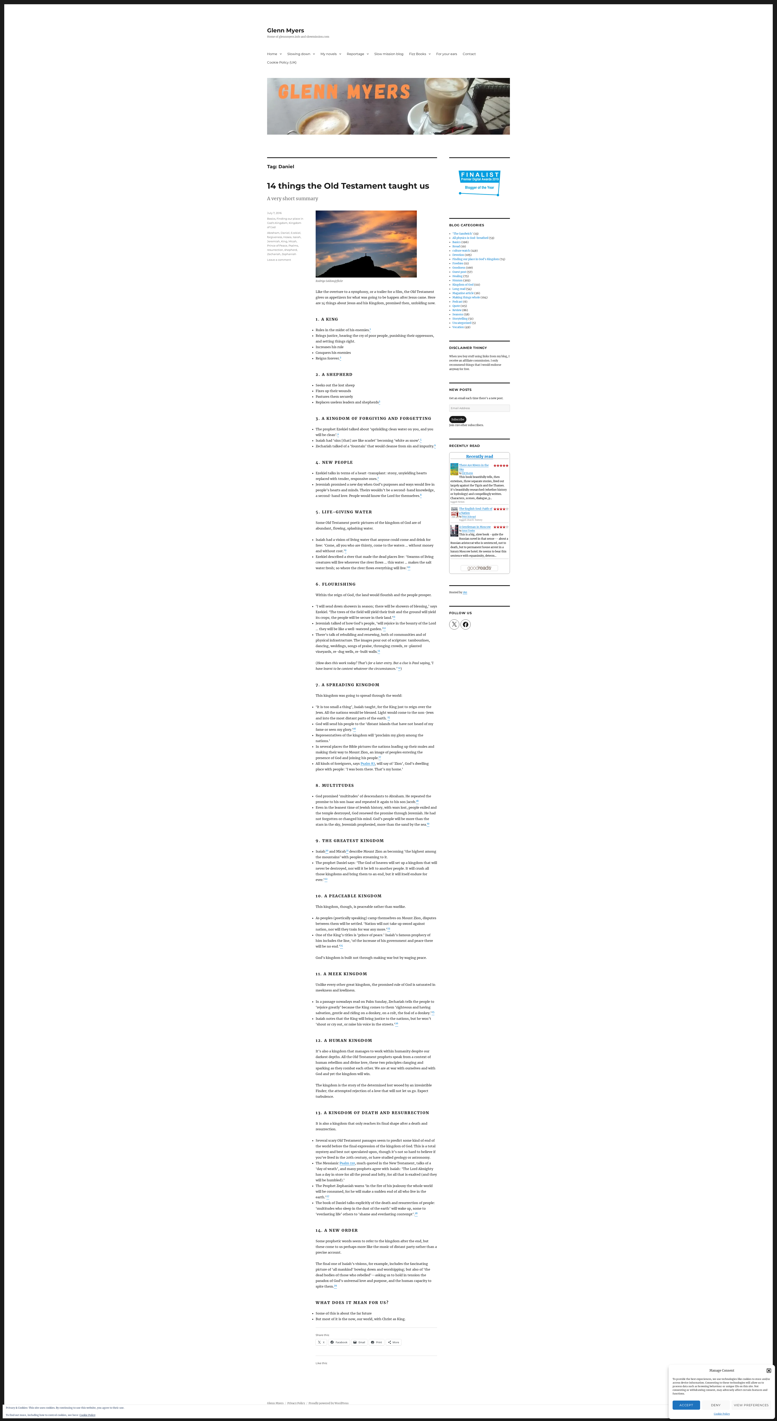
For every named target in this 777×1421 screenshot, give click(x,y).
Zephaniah (289, 254)
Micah (293, 241)
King (284, 241)
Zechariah (273, 254)
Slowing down (298, 54)
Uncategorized (461, 323)
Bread (456, 246)
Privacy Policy (296, 1403)
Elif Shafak (467, 473)
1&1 (465, 592)
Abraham (273, 232)
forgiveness (274, 237)
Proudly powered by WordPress (329, 1403)
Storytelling (460, 318)
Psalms (293, 245)
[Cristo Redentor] (366, 244)
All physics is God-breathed (470, 238)
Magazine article (463, 293)
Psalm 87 (368, 764)
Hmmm (457, 280)
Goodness (458, 267)
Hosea (287, 237)
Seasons (457, 314)
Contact (469, 54)
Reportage (355, 54)
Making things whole (466, 297)
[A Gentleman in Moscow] (454, 531)
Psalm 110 (347, 1163)
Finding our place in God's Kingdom (475, 259)
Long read (458, 289)
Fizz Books (417, 54)
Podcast (457, 301)
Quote (456, 306)
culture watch (461, 250)
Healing (457, 276)
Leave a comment (279, 259)
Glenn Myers (285, 30)
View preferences (751, 1405)
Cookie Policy (722, 1413)
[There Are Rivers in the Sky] (454, 469)
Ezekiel (295, 232)
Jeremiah (273, 241)
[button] (769, 1371)
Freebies (457, 263)
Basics (271, 218)
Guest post (459, 272)
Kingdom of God (462, 284)
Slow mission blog (388, 54)
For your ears (446, 54)
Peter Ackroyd (469, 516)
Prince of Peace (277, 245)
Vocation (458, 327)
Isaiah (297, 237)
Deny (716, 1405)
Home (272, 54)
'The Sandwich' (462, 233)
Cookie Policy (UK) (281, 62)
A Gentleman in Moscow (475, 527)
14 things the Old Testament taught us (348, 186)
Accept (686, 1405)
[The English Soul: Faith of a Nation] (454, 513)
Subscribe (457, 419)
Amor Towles (468, 530)
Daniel (285, 232)
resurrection (275, 249)
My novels (329, 54)
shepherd (290, 249)
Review (457, 310)
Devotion (458, 255)
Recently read (479, 456)
